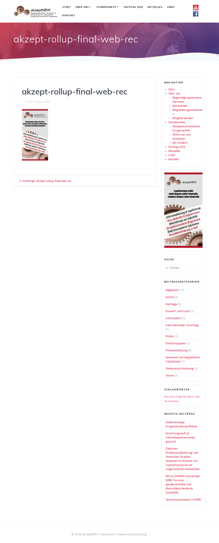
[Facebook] (195, 16)
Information (173, 318)
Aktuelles (155, 7)
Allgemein (172, 290)
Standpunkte (106, 7)
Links (171, 7)
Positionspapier (176, 343)
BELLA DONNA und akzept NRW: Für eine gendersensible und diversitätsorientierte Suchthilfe (183, 484)
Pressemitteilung (177, 350)
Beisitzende (179, 106)
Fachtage (171, 304)
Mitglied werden (182, 118)
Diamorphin (169, 396)
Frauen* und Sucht (178, 311)
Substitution (173, 401)
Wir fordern (180, 143)
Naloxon (191, 396)
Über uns (82, 7)
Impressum (107, 534)
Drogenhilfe (181, 396)
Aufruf (170, 297)
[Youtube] (195, 9)
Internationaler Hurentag (182, 325)
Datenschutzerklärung (132, 534)
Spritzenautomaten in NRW (183, 499)
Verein (170, 375)
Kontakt (68, 15)
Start (66, 7)
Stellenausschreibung (180, 368)
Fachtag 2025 (133, 7)
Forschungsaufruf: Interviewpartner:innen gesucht (180, 437)
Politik (170, 336)
